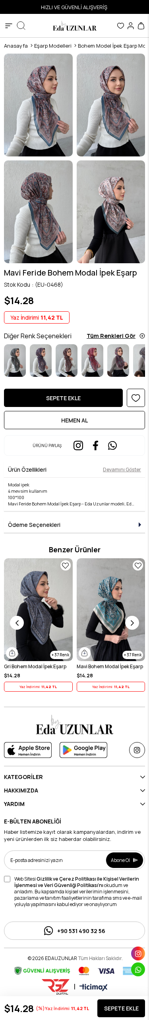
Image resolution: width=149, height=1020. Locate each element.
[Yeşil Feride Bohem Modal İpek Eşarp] (15, 360)
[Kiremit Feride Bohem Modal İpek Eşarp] (66, 360)
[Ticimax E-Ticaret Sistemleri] (93, 988)
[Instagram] (137, 750)
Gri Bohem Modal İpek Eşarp (35, 666)
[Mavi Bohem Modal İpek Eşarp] (111, 609)
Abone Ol (120, 860)
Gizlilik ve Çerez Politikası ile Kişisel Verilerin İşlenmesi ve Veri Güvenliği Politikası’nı (76, 882)
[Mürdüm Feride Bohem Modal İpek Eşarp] (118, 360)
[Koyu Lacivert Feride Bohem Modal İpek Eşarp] (41, 360)
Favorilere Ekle (65, 565)
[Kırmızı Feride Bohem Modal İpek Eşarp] (92, 360)
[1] (75, 725)
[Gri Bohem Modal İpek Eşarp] (38, 609)
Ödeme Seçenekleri (34, 524)
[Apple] (28, 750)
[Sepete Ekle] (12, 653)
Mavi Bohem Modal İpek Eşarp (110, 666)
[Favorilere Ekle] (136, 398)
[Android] (83, 750)
